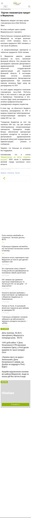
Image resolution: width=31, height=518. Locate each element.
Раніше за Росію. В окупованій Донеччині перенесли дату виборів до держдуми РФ (15, 308)
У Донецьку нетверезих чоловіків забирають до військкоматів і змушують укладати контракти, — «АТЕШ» (14, 320)
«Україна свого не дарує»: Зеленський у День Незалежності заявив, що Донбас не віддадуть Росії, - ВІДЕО (14, 362)
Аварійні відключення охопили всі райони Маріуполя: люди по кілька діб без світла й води (15, 374)
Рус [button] (5, 6)
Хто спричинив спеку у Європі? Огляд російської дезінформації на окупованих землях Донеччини (15, 271)
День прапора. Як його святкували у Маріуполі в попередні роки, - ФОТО (13, 335)
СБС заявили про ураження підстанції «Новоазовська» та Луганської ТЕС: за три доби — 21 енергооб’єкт (14, 283)
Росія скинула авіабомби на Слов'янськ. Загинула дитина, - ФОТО (14, 237)
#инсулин (17, 173)
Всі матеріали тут (15, 404)
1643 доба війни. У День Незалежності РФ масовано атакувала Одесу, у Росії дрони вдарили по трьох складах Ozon (15, 347)
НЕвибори (8, 393)
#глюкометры (10, 173)
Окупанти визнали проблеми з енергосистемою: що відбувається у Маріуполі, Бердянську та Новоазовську (15, 296)
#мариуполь (3, 173)
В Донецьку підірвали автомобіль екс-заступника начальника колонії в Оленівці (15, 248)
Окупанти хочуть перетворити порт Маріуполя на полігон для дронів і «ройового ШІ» (15, 259)
